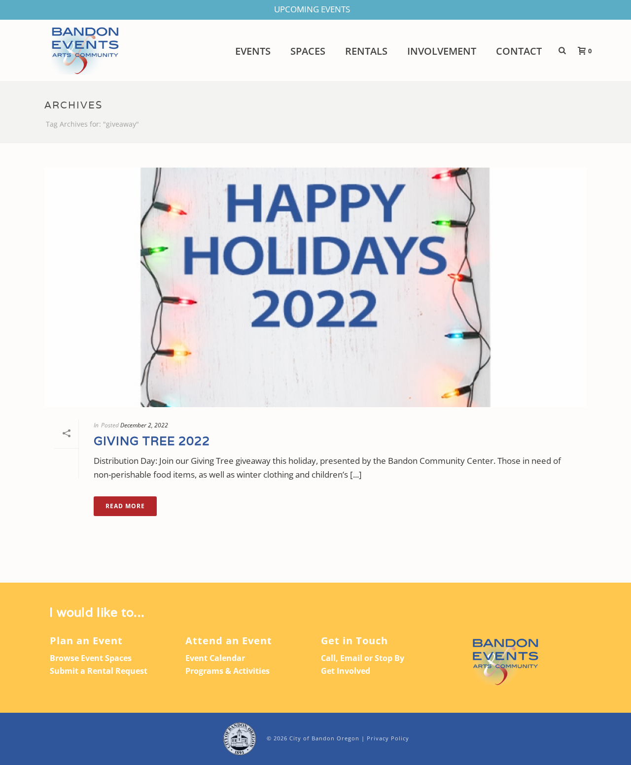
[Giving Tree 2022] (315, 287)
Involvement (441, 51)
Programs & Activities (227, 670)
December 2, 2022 (144, 425)
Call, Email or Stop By (362, 658)
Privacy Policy (388, 738)
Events (253, 51)
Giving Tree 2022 (152, 441)
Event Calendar (215, 658)
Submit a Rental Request (98, 670)
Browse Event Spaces (91, 658)
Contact (519, 51)
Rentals (366, 51)
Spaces (307, 51)
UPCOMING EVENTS (312, 9)
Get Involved (345, 670)
